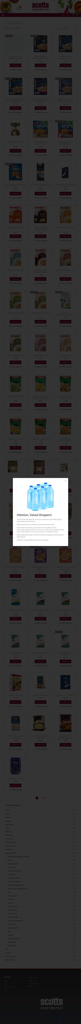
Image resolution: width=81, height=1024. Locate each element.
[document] (40, 512)
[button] (65, 480)
